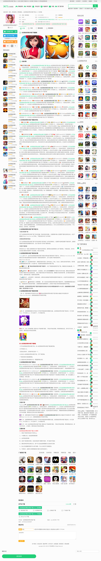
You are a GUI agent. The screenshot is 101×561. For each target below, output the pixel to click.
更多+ (74, 452)
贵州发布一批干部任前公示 (83, 315)
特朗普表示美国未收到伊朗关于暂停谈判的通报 (83, 319)
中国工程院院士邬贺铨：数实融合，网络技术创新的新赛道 (55, 487)
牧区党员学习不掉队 (55, 475)
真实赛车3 (75, 8)
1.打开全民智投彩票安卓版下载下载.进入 (41, 65)
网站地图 (67, 543)
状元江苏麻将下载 (83, 418)
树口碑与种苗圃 (72, 465)
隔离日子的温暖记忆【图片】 (83, 269)
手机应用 (37, 6)
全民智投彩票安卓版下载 (28, 24)
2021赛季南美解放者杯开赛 (83, 288)
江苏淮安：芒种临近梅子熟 (83, 258)
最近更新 (72, 1)
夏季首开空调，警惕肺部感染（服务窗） (83, 308)
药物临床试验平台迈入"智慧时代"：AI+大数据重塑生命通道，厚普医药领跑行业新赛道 (83, 323)
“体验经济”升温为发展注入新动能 (83, 284)
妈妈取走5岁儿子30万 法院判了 (30, 495)
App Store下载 (10, 35)
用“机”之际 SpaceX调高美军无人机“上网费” (83, 254)
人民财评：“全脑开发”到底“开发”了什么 (83, 327)
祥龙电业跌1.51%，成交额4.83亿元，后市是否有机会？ (83, 373)
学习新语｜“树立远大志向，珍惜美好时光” (55, 466)
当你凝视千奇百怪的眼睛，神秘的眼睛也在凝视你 (83, 384)
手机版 (95, 1)
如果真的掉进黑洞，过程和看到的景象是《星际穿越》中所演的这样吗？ (83, 362)
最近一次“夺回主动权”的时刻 (83, 376)
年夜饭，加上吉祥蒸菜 (22, 465)
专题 (53, 6)
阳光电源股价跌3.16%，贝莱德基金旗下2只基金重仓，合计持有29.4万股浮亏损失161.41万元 (83, 380)
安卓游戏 (84, 1)
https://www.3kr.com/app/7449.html (66, 19)
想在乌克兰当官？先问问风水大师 (39, 495)
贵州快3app (92, 418)
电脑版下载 (9, 41)
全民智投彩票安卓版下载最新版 (43, 24)
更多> (96, 61)
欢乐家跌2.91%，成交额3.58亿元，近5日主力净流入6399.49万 (83, 358)
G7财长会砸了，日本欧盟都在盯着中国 (83, 369)
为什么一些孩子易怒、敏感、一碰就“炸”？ (30, 486)
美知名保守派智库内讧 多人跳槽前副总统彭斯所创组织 (83, 339)
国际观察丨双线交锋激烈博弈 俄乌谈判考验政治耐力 (86, 335)
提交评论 (21, 541)
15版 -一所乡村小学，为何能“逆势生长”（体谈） (83, 332)
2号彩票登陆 (84, 414)
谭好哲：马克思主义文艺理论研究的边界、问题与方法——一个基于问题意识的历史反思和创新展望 (83, 403)
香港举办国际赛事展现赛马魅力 (83, 365)
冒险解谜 (20, 12)
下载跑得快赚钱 (89, 411)
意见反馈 (39, 543)
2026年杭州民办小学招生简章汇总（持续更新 (88, 250)
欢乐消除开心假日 (88, 8)
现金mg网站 (81, 411)
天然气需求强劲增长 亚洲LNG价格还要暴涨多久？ (83, 399)
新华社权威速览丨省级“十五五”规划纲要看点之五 (83, 277)
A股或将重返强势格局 (39, 475)
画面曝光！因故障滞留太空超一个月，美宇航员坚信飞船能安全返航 (83, 296)
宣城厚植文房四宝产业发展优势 (47, 466)
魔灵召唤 (70, 8)
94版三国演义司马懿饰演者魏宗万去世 (83, 392)
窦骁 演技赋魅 (64, 464)
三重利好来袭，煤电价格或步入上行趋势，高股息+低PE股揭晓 (83, 265)
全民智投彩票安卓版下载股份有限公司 (47, 19)
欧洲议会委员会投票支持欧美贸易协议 (30, 476)
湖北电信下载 (24, 510)
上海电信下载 (52, 510)
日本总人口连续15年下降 (83, 354)
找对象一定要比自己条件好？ (83, 273)
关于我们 (34, 543)
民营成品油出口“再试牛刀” (83, 407)
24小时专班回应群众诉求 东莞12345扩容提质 (83, 281)
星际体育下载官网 (89, 413)
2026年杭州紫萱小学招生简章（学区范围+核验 (30, 467)
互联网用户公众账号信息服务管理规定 (39, 485)
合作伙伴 (50, 543)
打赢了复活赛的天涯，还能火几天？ (64, 485)
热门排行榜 (61, 6)
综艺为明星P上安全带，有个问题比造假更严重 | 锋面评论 (83, 396)
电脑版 (90, 1)
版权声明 (45, 543)
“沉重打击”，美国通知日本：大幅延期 (83, 346)
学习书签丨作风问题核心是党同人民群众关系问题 (83, 300)
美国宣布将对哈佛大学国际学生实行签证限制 (22, 496)
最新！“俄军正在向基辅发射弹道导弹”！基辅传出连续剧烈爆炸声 (47, 487)
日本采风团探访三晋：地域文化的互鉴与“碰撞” (83, 350)
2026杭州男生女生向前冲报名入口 (83, 343)
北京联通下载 (38, 510)
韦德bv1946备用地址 (90, 416)
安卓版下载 (9, 31)
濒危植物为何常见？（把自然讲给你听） (83, 304)
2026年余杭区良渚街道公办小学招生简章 (22, 485)
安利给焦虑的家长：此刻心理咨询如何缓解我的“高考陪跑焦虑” (83, 311)
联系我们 (61, 543)
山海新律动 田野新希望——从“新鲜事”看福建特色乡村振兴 (83, 292)
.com (8, 6)
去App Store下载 (25, 516)
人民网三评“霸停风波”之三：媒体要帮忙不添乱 (38, 467)
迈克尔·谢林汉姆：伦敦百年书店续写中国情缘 (83, 262)
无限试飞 (81, 8)
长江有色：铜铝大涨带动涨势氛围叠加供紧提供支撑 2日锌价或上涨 (72, 478)
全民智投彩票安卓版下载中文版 (59, 24)
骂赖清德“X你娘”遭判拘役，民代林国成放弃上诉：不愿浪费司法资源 (47, 478)
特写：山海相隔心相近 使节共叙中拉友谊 (83, 388)
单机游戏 (29, 6)
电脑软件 (45, 6)
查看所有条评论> (71, 524)
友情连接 (56, 543)
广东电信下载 (67, 510)
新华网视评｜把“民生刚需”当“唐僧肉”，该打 (72, 486)
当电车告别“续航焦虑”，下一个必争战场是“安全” (64, 477)
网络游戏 (20, 6)
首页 (10, 12)
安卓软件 (78, 1)
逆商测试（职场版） (22, 475)
